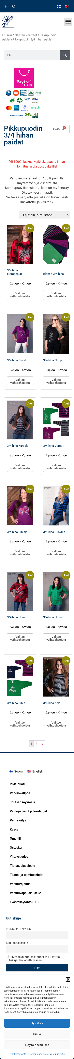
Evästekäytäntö (17, 1053)
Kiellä (37, 1034)
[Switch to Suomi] (59, 6)
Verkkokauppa (20, 793)
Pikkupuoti (17, 784)
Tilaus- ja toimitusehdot (26, 875)
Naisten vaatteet (26, 35)
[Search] (65, 55)
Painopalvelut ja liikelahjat (28, 811)
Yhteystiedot (19, 857)
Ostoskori (16, 847)
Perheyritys (18, 820)
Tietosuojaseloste (38, 1053)
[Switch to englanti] (66, 6)
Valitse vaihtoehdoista (20, 295)
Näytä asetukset (37, 1045)
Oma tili (15, 838)
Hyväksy (37, 1023)
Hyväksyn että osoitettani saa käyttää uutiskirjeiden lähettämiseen (33, 958)
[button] (68, 979)
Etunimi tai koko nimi (19, 929)
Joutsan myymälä (22, 802)
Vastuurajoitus (57, 1053)
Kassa (14, 829)
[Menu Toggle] (68, 22)
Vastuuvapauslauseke (25, 893)
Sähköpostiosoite (17, 942)
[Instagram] (13, 6)
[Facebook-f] (6, 6)
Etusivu (7, 35)
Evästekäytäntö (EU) (24, 902)
